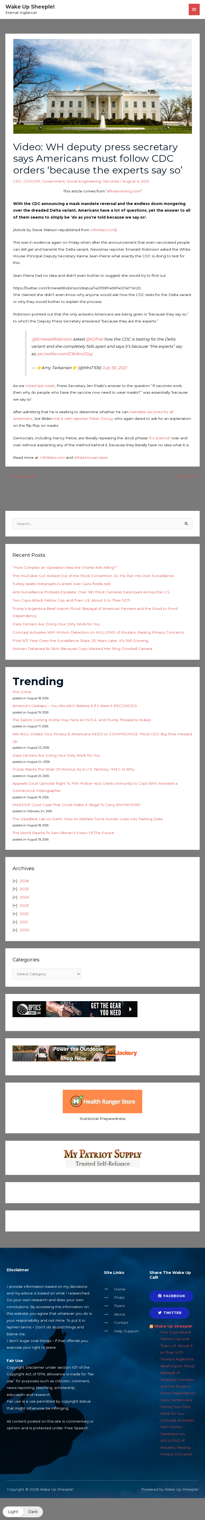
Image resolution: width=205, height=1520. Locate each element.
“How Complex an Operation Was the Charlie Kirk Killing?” (65, 567)
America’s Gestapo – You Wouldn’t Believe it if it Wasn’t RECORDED (75, 706)
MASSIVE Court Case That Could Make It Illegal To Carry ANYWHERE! (76, 805)
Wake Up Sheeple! (30, 6)
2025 (24, 889)
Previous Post (21, 476)
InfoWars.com (102, 230)
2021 (24, 922)
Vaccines (111, 181)
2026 (24, 881)
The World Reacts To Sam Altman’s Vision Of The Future (63, 833)
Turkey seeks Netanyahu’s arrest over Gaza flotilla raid (61, 584)
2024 (24, 897)
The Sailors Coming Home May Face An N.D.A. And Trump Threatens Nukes (82, 720)
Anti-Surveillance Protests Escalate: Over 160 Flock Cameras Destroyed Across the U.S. (91, 592)
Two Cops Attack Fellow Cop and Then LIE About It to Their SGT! (71, 600)
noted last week (40, 386)
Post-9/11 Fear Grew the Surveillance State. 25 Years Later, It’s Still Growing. (81, 640)
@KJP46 (94, 339)
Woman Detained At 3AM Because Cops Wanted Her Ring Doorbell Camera (82, 648)
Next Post (187, 476)
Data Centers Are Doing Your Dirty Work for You (56, 624)
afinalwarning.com (123, 191)
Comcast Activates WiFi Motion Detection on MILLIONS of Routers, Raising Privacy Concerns (98, 632)
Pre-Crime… (23, 692)
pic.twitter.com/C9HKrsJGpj (64, 353)
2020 (24, 930)
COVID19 (31, 181)
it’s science (159, 438)
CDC (17, 181)
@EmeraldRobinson (52, 339)
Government (53, 181)
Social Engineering (84, 181)
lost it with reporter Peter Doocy (83, 418)
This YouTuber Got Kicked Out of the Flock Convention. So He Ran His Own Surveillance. (94, 576)
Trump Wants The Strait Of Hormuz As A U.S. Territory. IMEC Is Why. (74, 769)
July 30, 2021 (114, 367)
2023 (24, 905)
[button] (23, 1511)
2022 (24, 913)
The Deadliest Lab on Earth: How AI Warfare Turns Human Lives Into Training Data (87, 819)
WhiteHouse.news (91, 457)
